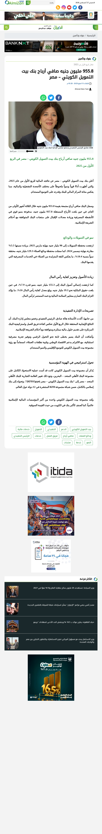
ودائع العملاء (85, 436)
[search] (6, 27)
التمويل (38, 429)
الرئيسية (91, 35)
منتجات (67, 442)
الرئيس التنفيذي (21, 436)
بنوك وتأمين (78, 35)
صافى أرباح (68, 436)
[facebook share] (59, 97)
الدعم (63, 429)
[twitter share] (51, 97)
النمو (88, 442)
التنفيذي (51, 429)
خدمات (38, 436)
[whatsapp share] (43, 97)
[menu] (95, 27)
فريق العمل (52, 436)
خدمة (78, 442)
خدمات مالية (23, 429)
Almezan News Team (82, 89)
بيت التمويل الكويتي (81, 429)
